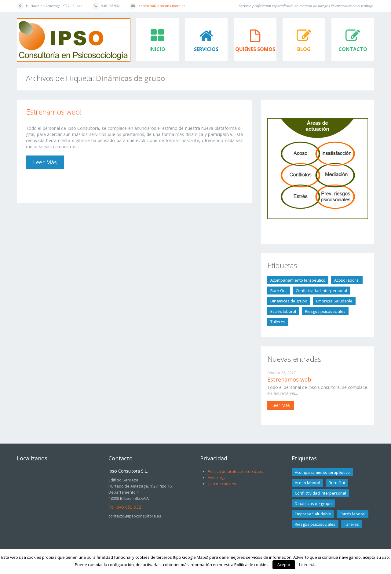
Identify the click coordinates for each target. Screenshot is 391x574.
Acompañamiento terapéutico (297, 280)
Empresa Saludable (334, 301)
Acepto (283, 564)
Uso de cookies (222, 483)
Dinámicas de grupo (288, 301)
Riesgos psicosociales (325, 311)
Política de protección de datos (236, 471)
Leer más (45, 162)
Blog (304, 49)
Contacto (352, 49)
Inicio (157, 49)
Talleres (277, 321)
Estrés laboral (283, 311)
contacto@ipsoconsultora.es (162, 5)
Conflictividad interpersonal (321, 290)
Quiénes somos (255, 49)
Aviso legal (218, 477)
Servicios (206, 49)
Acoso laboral (347, 280)
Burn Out (278, 290)
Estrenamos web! (54, 112)
